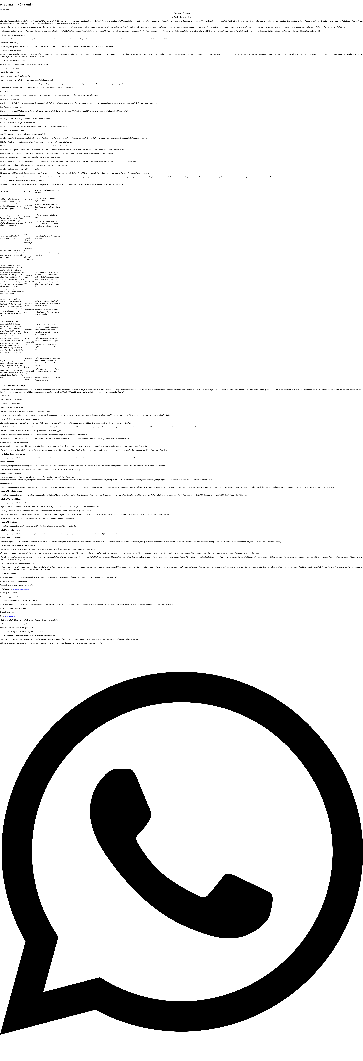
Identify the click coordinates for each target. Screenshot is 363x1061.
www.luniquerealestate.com (20, 589)
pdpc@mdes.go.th (9, 616)
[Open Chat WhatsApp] (181, 1060)
